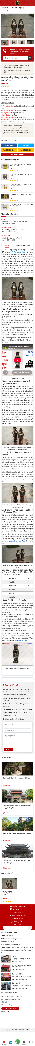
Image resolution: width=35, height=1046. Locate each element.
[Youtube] (21, 921)
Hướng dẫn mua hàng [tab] (22, 245)
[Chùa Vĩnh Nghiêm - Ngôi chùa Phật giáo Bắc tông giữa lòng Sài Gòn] (17, 796)
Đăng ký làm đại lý (10, 1008)
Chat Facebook (9, 145)
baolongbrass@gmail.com (15, 719)
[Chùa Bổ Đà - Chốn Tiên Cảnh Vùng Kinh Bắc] (17, 768)
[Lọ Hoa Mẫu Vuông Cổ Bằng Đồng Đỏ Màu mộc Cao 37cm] (5, 186)
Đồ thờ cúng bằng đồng (17, 7)
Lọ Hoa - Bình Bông (7, 11)
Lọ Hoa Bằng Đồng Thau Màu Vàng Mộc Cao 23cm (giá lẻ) (21, 205)
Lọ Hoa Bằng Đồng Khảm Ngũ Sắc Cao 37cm (8, 893)
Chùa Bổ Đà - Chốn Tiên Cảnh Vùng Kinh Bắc (16, 778)
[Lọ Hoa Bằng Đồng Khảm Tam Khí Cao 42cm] (5, 176)
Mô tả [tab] (7, 245)
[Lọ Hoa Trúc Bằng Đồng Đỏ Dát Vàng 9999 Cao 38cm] (5, 166)
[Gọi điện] (17, 1041)
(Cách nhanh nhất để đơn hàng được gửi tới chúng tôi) (17, 155)
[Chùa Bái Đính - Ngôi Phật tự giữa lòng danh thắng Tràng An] (17, 851)
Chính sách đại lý (7, 1005)
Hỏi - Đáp (5, 1002)
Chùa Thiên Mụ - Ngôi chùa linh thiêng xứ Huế (17, 833)
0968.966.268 (12, 716)
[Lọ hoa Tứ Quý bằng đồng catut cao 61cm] (5, 197)
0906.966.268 (23, 979)
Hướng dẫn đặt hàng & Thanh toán (12, 996)
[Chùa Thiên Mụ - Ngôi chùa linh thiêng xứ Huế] (17, 823)
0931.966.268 (23, 969)
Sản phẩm (5, 7)
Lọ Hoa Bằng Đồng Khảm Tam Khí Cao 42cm (21, 175)
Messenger (24, 1044)
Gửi (30, 58)
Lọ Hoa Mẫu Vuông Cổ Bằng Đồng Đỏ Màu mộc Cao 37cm (20, 185)
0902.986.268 (23, 988)
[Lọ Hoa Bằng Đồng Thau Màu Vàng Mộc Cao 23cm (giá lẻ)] (5, 207)
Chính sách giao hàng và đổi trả (11, 999)
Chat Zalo (26, 145)
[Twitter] (17, 921)
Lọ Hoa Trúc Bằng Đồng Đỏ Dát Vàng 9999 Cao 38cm (20, 164)
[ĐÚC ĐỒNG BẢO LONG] (17, 3)
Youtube (4, 1044)
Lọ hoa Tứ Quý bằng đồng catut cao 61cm (20, 195)
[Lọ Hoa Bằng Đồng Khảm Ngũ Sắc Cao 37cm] (9, 883)
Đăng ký (8, 749)
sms (31, 1045)
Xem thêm (7, 785)
